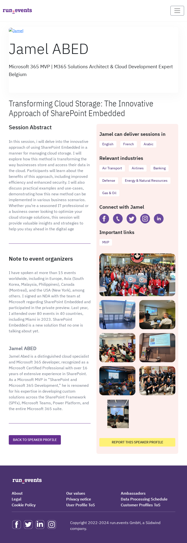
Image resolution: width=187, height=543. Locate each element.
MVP (105, 242)
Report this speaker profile (137, 442)
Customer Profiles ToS (140, 504)
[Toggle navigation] (177, 11)
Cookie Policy (24, 504)
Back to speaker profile (35, 440)
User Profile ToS (80, 504)
